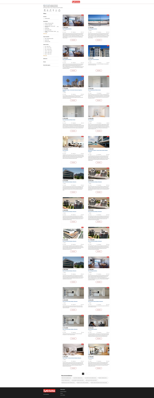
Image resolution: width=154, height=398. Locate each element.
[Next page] (89, 374)
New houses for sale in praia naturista (91, 380)
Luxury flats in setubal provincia (77, 377)
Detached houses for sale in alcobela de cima (68, 382)
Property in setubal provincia (103, 377)
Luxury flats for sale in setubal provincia (90, 377)
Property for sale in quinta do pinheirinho (83, 382)
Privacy (61, 393)
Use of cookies (62, 395)
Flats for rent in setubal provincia (66, 377)
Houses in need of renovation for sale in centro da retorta (99, 382)
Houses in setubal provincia (66, 380)
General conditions (63, 391)
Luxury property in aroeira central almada (78, 380)
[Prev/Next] (63, 20)
